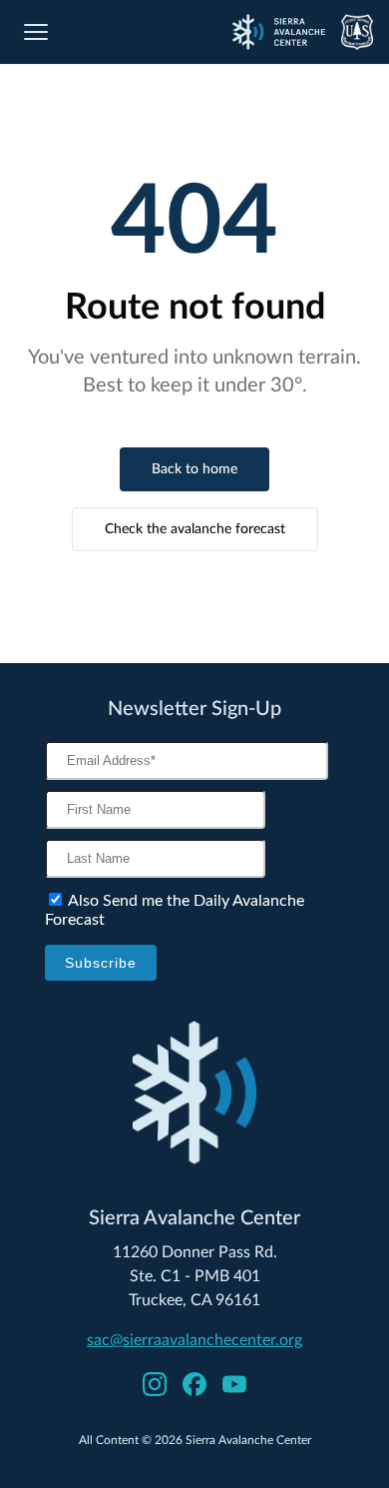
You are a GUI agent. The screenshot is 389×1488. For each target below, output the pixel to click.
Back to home (194, 469)
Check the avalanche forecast (195, 529)
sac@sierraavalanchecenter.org (194, 1340)
